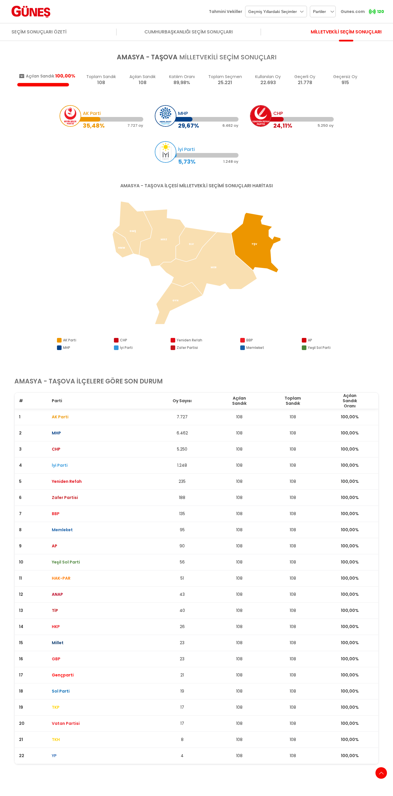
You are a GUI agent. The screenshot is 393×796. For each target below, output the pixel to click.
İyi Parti (126, 347)
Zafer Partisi (187, 347)
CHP (123, 340)
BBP (249, 340)
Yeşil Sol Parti (319, 347)
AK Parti (69, 340)
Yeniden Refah (189, 340)
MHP (66, 347)
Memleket (255, 347)
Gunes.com (353, 11)
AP (310, 340)
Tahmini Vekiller (225, 11)
